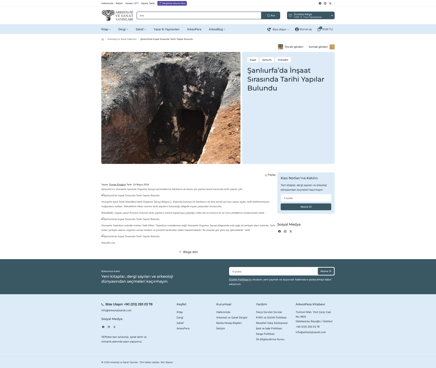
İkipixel (169, 362)
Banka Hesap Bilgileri (229, 323)
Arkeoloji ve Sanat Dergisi (231, 317)
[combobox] (208, 15)
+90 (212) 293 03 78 (138, 304)
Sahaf (180, 323)
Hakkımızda (223, 312)
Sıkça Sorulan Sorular (269, 312)
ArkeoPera (183, 328)
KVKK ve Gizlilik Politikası (271, 317)
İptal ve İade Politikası (269, 328)
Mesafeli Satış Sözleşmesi (272, 323)
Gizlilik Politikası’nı (240, 279)
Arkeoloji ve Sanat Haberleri (122, 39)
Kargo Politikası (265, 333)
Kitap (180, 312)
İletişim (220, 328)
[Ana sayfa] (102, 39)
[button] (325, 29)
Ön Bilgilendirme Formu (270, 339)
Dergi (180, 317)
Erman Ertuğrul (117, 184)
